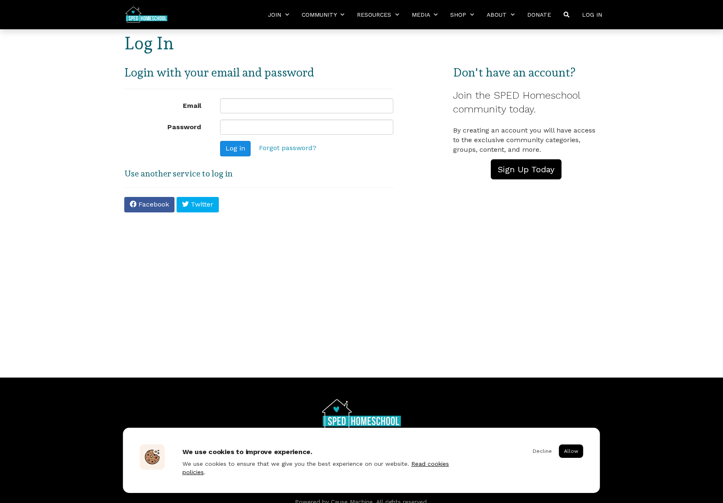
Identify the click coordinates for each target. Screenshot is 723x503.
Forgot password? (287, 148)
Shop (459, 14)
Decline (542, 451)
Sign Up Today (526, 169)
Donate (539, 14)
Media (422, 14)
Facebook (152, 204)
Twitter (201, 204)
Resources (375, 14)
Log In (592, 14)
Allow (571, 451)
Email (192, 106)
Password (184, 127)
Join (275, 14)
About (498, 14)
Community (320, 14)
